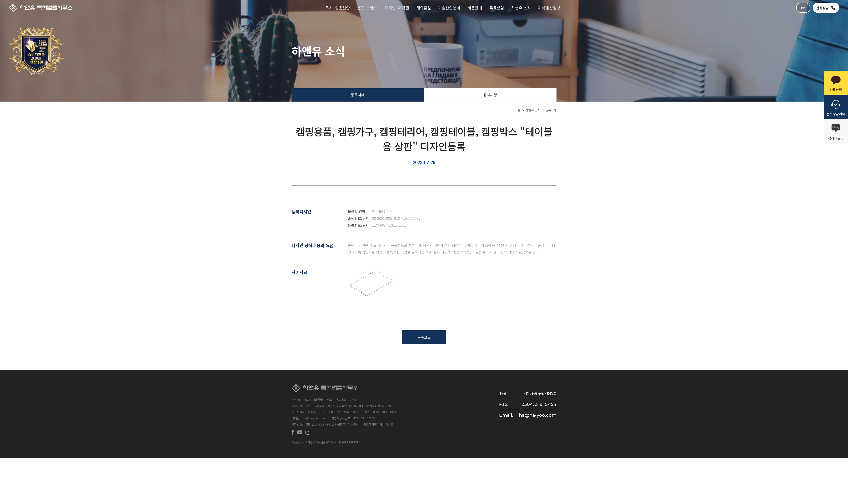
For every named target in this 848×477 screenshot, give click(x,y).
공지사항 (490, 95)
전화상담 (822, 8)
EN (803, 7)
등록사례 (358, 95)
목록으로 (423, 337)
